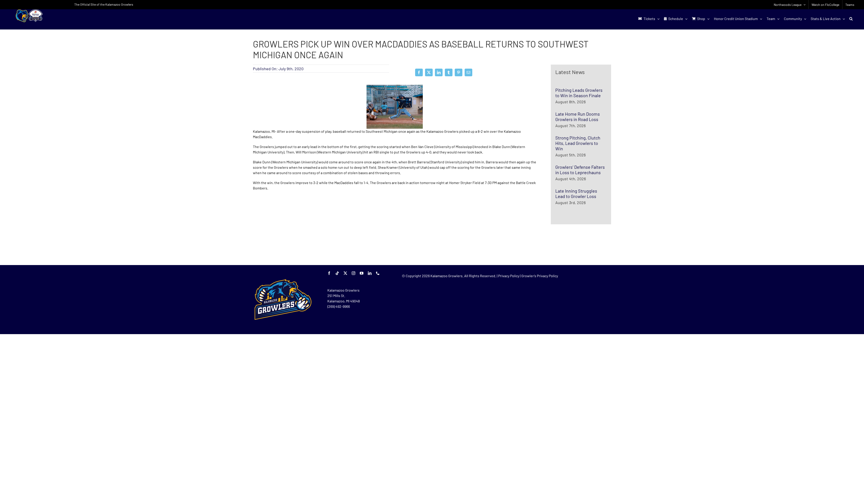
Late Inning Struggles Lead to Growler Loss (576, 193)
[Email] (468, 72)
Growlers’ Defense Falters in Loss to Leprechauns (580, 169)
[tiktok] (337, 273)
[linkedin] (369, 273)
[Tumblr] (449, 72)
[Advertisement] (286, 228)
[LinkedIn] (439, 72)
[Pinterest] (459, 72)
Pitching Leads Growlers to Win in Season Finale (579, 92)
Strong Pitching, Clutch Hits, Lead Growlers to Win (577, 143)
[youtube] (361, 273)
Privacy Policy (508, 276)
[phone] (378, 273)
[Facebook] (419, 72)
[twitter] (345, 273)
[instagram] (353, 273)
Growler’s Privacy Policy (539, 276)
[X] (429, 72)
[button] (851, 18)
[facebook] (329, 273)
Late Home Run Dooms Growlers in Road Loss (577, 116)
